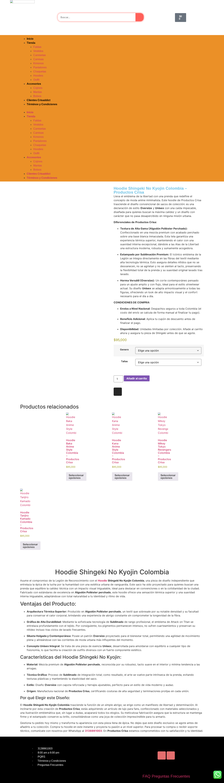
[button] (112, 108)
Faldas (37, 47)
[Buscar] (139, 17)
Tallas (124, 361)
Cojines (37, 87)
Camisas (38, 59)
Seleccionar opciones (76, 476)
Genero (124, 349)
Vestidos (38, 51)
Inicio (30, 38)
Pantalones (40, 67)
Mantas (37, 92)
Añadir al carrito (136, 378)
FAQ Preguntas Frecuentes (166, 776)
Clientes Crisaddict (38, 100)
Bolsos (37, 96)
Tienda (31, 42)
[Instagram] (118, 392)
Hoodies (38, 75)
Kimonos (38, 63)
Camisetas (39, 55)
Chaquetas (39, 71)
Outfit (36, 79)
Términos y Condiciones (42, 104)
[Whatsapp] (171, 755)
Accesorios (34, 83)
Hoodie (102, 580)
